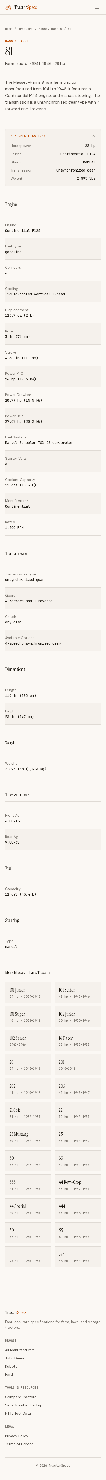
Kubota (11, 1366)
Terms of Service (19, 1444)
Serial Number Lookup (23, 1405)
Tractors (25, 29)
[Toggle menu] (97, 7)
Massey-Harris (50, 29)
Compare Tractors (20, 1397)
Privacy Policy (16, 1435)
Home (8, 29)
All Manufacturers (20, 1350)
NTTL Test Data (18, 1413)
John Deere (14, 1358)
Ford (9, 1374)
